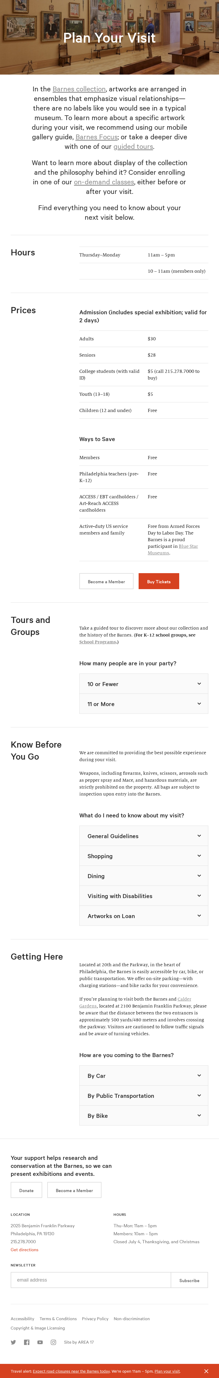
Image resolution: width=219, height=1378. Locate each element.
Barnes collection (79, 88)
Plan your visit (167, 1371)
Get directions (24, 1249)
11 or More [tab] (101, 703)
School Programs (97, 642)
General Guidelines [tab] (113, 835)
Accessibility (22, 1318)
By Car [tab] (97, 1075)
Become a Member (106, 581)
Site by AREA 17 (79, 1342)
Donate (26, 1190)
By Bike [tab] (98, 1115)
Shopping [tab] (100, 855)
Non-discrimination (132, 1318)
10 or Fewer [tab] (103, 683)
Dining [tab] (96, 875)
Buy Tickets (159, 581)
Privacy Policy (95, 1318)
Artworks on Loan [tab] (111, 915)
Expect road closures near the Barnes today (71, 1371)
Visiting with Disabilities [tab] (120, 895)
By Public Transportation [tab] (121, 1095)
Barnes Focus (97, 136)
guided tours (133, 146)
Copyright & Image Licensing (38, 1328)
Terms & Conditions (58, 1318)
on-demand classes (104, 181)
